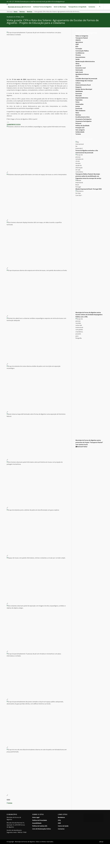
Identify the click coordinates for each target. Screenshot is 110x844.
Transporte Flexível (82, 38)
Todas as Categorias (82, 36)
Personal (78, 123)
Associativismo (80, 57)
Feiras (77, 102)
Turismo (78, 134)
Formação (79, 49)
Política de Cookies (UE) (39, 826)
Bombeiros (61, 817)
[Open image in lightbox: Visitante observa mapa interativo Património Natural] (7, 460)
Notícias (29, 17)
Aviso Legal (35, 817)
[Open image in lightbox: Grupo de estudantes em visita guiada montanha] (7, 699)
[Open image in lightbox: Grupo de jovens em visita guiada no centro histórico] (7, 747)
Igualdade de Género (82, 74)
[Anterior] (7, 122)
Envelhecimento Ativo (83, 117)
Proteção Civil (80, 128)
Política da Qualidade (82, 125)
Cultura (78, 83)
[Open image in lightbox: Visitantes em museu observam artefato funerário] (7, 412)
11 (15, 124)
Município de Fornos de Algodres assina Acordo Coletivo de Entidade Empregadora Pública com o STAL (89, 315)
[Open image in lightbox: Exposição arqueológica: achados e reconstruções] (7, 651)
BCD (77, 46)
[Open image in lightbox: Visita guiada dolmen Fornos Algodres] (7, 556)
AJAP (77, 44)
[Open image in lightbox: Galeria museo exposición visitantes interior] (7, 604)
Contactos (61, 829)
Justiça (78, 106)
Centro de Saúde (63, 826)
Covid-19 (78, 66)
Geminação (79, 70)
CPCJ (77, 76)
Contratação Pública (82, 51)
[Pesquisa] (99, 7)
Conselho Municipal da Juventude (86, 78)
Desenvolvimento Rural (83, 85)
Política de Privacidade (39, 820)
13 (18, 124)
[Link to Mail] (101, 2)
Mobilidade (79, 91)
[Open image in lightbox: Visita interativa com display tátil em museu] (7, 268)
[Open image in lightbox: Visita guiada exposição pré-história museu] (7, 508)
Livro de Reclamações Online (42, 829)
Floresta (78, 55)
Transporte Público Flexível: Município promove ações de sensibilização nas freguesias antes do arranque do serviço (88, 176)
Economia (79, 93)
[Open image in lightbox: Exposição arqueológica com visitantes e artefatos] (7, 172)
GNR (59, 823)
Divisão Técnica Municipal (84, 89)
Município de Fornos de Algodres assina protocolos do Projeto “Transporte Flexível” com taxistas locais (89, 442)
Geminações (79, 104)
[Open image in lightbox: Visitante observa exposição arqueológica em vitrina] (7, 364)
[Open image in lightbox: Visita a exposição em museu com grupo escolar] (7, 316)
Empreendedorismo (82, 98)
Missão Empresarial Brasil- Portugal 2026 (89, 189)
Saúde (77, 59)
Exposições (79, 100)
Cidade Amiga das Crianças (84, 81)
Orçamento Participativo (83, 121)
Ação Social (79, 72)
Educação (79, 96)
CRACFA (78, 40)
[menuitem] (27, 7)
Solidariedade (80, 132)
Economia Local (81, 68)
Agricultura (79, 42)
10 (14, 124)
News (77, 113)
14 (19, 124)
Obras (77, 63)
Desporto (78, 87)
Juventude (79, 108)
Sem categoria (80, 130)
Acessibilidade (36, 823)
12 (17, 124)
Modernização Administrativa (85, 61)
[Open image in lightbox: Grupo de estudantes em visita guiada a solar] (7, 795)
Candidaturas (80, 53)
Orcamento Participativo (83, 119)
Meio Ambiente (80, 110)
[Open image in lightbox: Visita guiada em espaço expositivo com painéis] (7, 220)
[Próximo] (8, 122)
